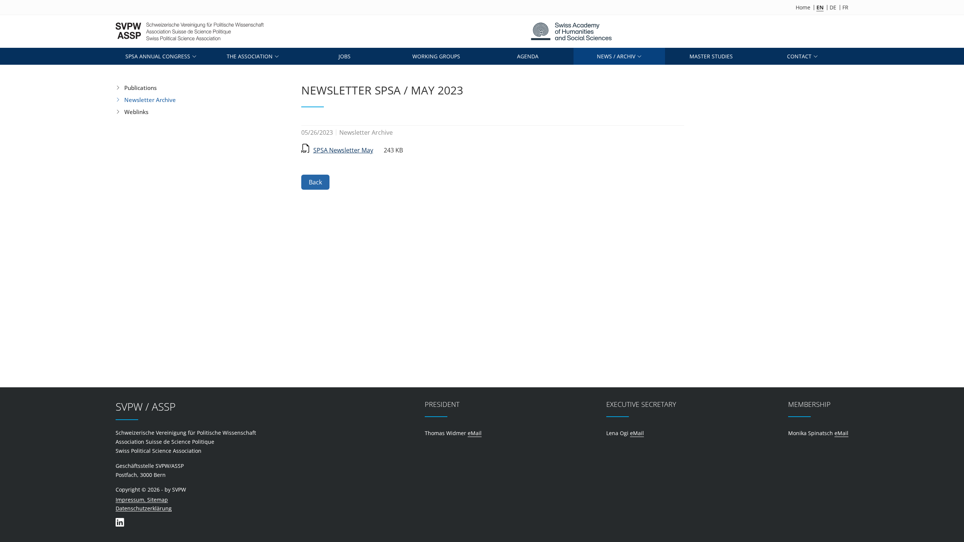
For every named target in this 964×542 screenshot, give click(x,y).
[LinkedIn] (120, 522)
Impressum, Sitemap (142, 500)
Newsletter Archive (150, 100)
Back (315, 182)
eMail (475, 433)
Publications (140, 87)
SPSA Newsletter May (343, 150)
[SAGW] (571, 31)
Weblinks (136, 112)
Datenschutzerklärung (144, 509)
